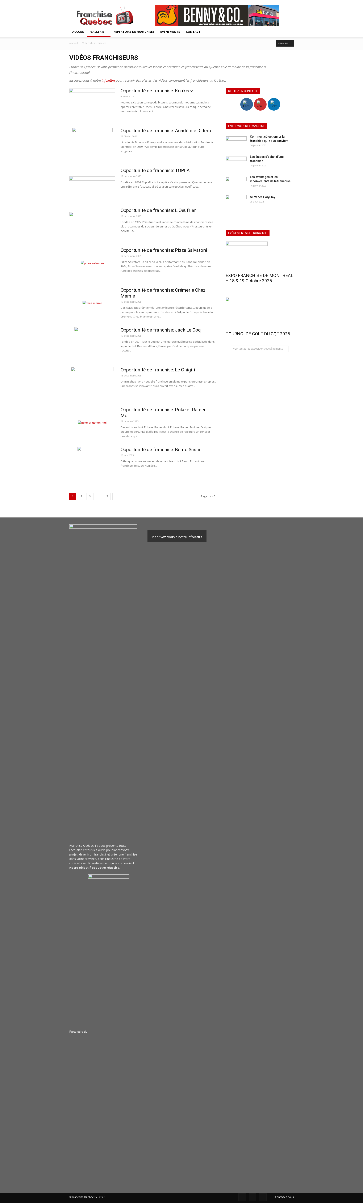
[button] (289, 32)
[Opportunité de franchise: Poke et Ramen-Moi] (92, 422)
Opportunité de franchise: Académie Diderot (167, 130)
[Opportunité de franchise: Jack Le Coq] (92, 343)
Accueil (78, 32)
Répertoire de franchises (133, 32)
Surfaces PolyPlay (262, 197)
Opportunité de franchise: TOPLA (155, 170)
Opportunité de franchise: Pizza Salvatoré (164, 250)
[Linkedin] (252, 1197)
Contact (193, 32)
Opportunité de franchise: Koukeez (157, 90)
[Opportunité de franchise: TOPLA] (92, 183)
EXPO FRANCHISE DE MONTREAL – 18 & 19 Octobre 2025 (259, 278)
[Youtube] (263, 1197)
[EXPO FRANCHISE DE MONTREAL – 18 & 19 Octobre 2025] (260, 256)
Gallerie (97, 32)
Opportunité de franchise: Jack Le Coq (161, 330)
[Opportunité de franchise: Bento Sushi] (92, 462)
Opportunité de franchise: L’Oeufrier (158, 210)
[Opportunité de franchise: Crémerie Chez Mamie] (92, 303)
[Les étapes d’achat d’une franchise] (236, 162)
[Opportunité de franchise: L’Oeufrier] (92, 223)
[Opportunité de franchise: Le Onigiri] (92, 382)
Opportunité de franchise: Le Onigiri (158, 369)
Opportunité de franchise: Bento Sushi (160, 449)
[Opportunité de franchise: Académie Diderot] (92, 143)
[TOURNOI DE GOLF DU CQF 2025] (260, 313)
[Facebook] (242, 1197)
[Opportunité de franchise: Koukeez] (92, 103)
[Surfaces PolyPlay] (236, 202)
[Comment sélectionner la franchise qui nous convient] (236, 142)
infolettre (108, 80)
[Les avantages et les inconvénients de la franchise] (236, 182)
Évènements (170, 32)
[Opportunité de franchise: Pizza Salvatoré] (92, 263)
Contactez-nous (284, 1197)
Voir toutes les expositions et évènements (258, 348)
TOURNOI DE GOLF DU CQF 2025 (258, 333)
